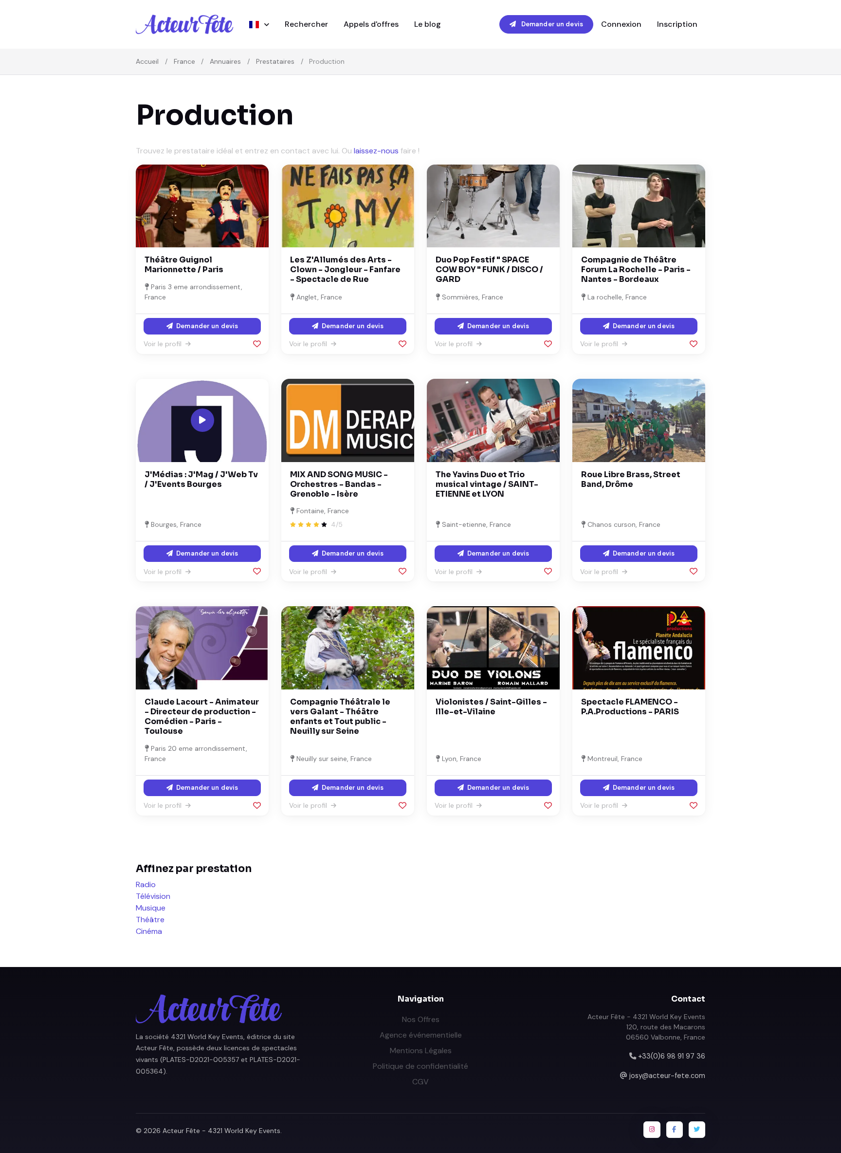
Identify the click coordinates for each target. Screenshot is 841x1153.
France (184, 61)
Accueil (147, 61)
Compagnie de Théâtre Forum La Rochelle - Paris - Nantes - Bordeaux (636, 269)
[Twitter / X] (697, 1129)
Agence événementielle (421, 1035)
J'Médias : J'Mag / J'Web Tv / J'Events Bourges (201, 479)
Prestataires (275, 61)
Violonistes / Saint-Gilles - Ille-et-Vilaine (491, 707)
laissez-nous (376, 151)
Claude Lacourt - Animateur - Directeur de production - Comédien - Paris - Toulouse (202, 716)
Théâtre (150, 919)
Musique (150, 908)
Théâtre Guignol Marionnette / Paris (184, 265)
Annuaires (225, 61)
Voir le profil (163, 343)
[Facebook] (674, 1129)
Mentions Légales (421, 1050)
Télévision (153, 896)
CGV (420, 1082)
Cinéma (149, 931)
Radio (146, 884)
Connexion (621, 24)
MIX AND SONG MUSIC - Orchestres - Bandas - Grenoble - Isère (339, 484)
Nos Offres (420, 1019)
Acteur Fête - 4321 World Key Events (221, 1130)
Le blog (427, 24)
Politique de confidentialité (420, 1066)
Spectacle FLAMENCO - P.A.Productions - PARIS (630, 707)
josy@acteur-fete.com (667, 1075)
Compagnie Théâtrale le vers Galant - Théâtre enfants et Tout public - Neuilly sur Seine (340, 716)
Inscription (677, 24)
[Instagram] (651, 1129)
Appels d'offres (371, 24)
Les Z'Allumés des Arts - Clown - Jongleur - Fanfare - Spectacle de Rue (345, 269)
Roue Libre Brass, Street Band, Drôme (630, 479)
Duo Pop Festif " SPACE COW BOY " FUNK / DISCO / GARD (489, 269)
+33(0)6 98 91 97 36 (671, 1056)
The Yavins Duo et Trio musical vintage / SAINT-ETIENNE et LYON (487, 484)
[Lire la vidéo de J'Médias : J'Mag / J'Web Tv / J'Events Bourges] (202, 420)
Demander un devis (551, 24)
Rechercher (306, 24)
